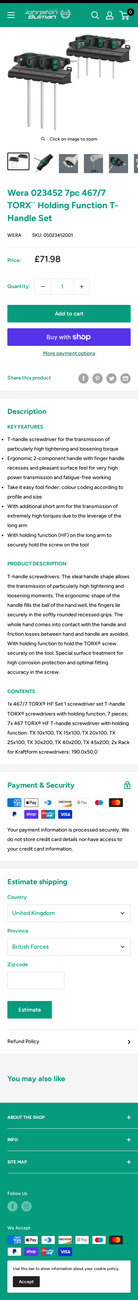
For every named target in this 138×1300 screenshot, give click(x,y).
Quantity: (18, 286)
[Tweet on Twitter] (111, 378)
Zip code (17, 964)
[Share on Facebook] (83, 378)
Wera (14, 235)
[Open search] (95, 15)
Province (17, 931)
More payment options (69, 353)
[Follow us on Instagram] (26, 1206)
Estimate (29, 1009)
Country (17, 897)
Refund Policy (23, 1041)
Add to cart (69, 313)
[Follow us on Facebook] (12, 1206)
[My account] (109, 15)
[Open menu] (11, 15)
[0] (124, 15)
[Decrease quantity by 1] (42, 286)
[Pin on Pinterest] (97, 378)
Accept (26, 1281)
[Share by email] (125, 378)
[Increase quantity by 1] (81, 286)
